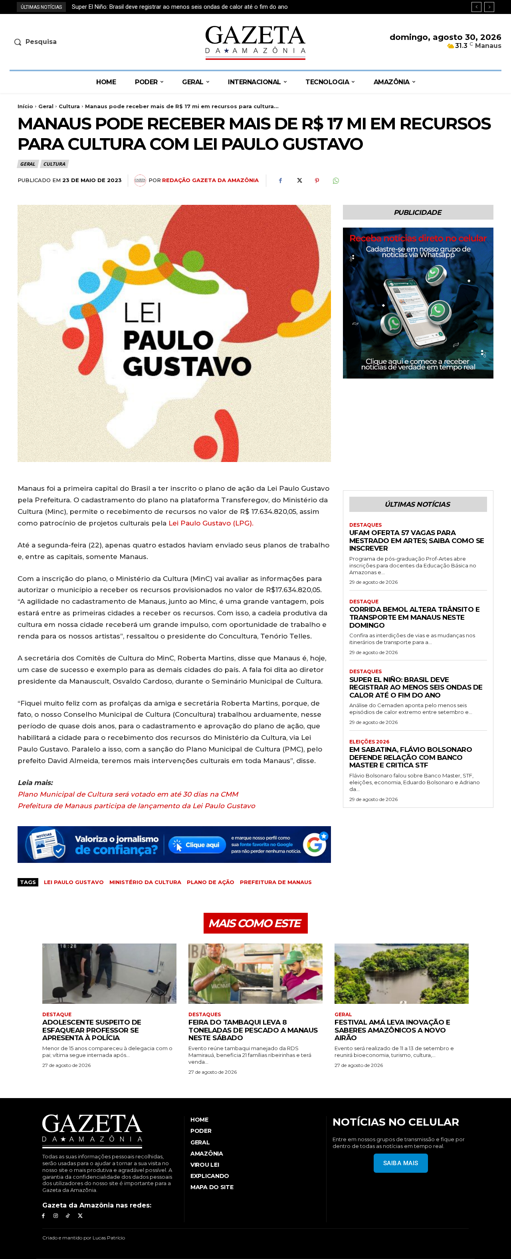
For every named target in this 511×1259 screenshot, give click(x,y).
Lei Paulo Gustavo (74, 882)
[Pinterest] (317, 181)
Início (25, 106)
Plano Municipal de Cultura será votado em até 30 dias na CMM (128, 794)
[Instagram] (55, 1216)
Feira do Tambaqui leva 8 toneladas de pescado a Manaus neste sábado (253, 1030)
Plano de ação (210, 882)
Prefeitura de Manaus (276, 882)
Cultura (69, 106)
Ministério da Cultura (145, 882)
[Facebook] (280, 181)
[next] (489, 7)
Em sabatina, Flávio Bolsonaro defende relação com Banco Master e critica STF (177, 6)
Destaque (363, 602)
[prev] (476, 7)
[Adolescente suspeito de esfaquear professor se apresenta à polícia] (109, 974)
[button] (67, 42)
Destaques (365, 525)
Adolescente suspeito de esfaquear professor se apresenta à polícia (91, 1030)
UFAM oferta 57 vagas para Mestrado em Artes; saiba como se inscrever (416, 540)
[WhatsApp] (335, 181)
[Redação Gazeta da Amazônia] (141, 180)
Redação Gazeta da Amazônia (210, 180)
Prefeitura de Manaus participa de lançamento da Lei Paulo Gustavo (136, 806)
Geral (45, 106)
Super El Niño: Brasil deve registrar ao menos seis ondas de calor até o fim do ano (416, 687)
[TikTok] (68, 1216)
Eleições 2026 (369, 742)
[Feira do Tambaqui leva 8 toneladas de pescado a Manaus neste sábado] (255, 974)
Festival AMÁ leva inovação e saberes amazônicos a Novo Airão (392, 1030)
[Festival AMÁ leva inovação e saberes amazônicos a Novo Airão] (402, 974)
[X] (299, 181)
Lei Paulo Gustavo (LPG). (212, 523)
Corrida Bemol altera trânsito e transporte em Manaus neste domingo (414, 617)
